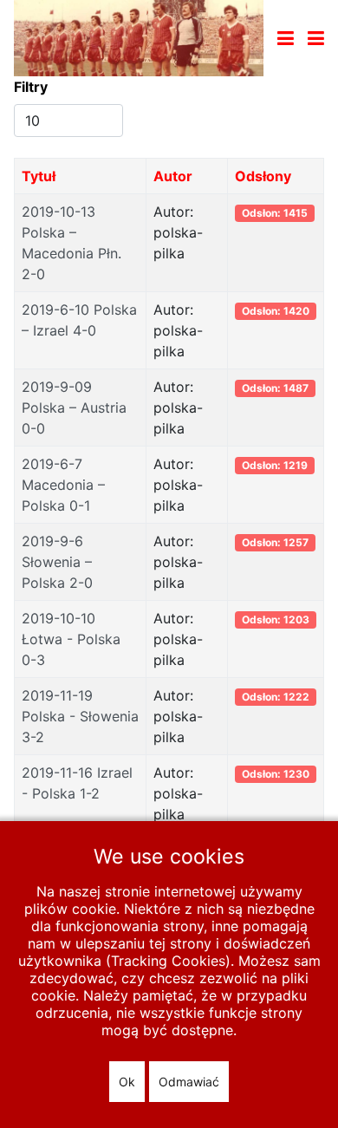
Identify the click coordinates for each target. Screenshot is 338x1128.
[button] (316, 38)
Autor (172, 176)
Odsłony (263, 176)
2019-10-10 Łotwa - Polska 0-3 (71, 639)
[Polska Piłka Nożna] (138, 36)
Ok (127, 1081)
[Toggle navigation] (285, 38)
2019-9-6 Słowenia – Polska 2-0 (57, 561)
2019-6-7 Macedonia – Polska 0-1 (63, 484)
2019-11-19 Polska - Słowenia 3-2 (80, 716)
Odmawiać (189, 1081)
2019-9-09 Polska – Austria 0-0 (74, 407)
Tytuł (38, 176)
